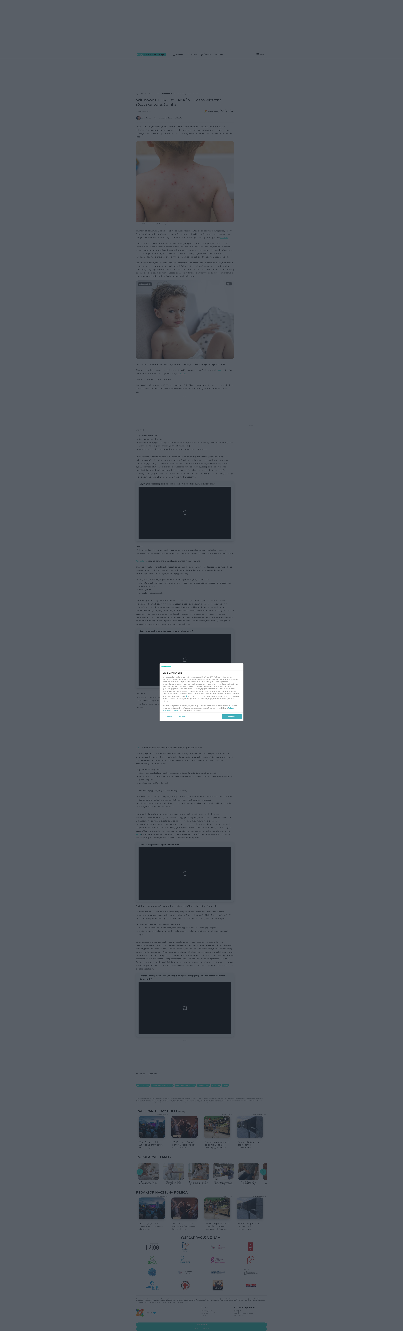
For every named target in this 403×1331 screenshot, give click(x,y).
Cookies (175, 710)
